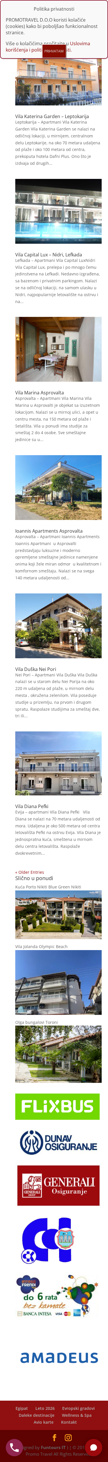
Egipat (22, 1408)
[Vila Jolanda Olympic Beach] (58, 1013)
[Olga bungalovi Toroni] (58, 1081)
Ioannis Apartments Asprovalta (49, 531)
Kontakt (69, 1422)
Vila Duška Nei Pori (35, 669)
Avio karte (44, 1422)
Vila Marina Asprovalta (39, 392)
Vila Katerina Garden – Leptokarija (52, 116)
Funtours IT (53, 1447)
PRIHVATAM (54, 51)
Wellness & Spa (77, 1415)
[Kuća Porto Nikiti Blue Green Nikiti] (58, 937)
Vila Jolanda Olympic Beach (41, 946)
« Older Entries (29, 872)
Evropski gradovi (78, 1408)
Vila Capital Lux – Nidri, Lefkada (48, 254)
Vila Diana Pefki (31, 806)
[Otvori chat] (93, 1447)
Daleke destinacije (36, 1415)
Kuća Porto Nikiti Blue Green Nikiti (48, 887)
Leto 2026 (45, 1408)
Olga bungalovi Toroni (36, 1022)
